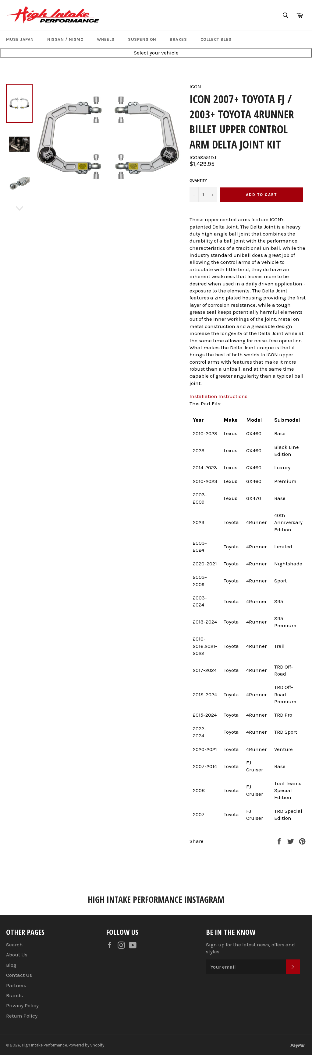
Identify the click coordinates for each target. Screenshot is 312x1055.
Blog (11, 965)
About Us (16, 955)
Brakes (178, 39)
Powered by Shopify (86, 1045)
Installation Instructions (218, 396)
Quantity (198, 180)
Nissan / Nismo (65, 39)
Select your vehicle (156, 53)
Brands (14, 995)
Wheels (106, 39)
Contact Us (19, 975)
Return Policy (21, 1016)
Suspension (142, 39)
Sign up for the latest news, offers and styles (250, 948)
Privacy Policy (22, 1005)
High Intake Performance (44, 1045)
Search (14, 944)
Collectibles (216, 39)
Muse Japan (20, 39)
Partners (16, 985)
